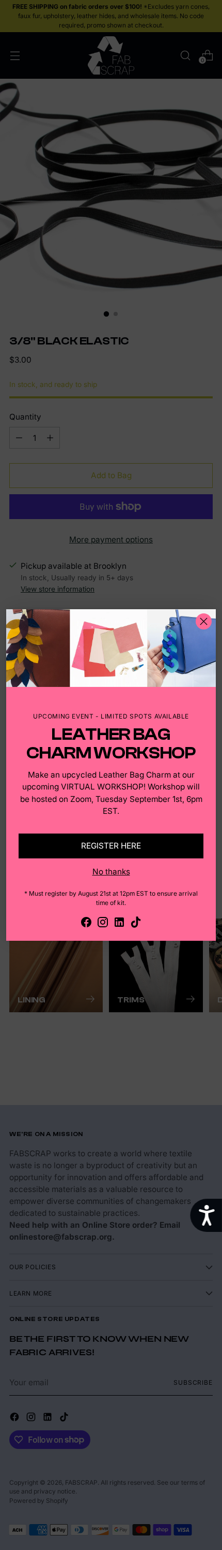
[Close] (204, 621)
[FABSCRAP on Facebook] (86, 923)
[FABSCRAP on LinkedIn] (119, 923)
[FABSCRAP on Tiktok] (136, 923)
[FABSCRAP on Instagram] (103, 923)
